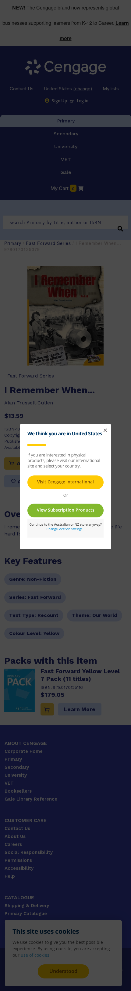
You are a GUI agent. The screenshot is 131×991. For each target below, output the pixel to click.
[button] (105, 430)
